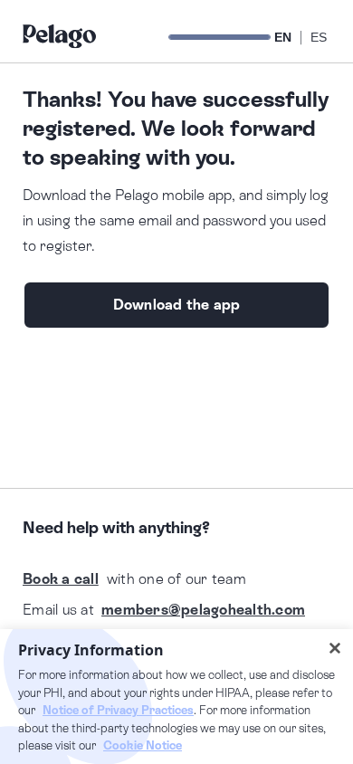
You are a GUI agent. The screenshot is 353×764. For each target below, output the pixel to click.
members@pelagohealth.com (203, 609)
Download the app (177, 304)
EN (282, 37)
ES (318, 37)
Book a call (61, 578)
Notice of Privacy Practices (118, 710)
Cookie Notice (142, 745)
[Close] (334, 648)
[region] (176, 696)
